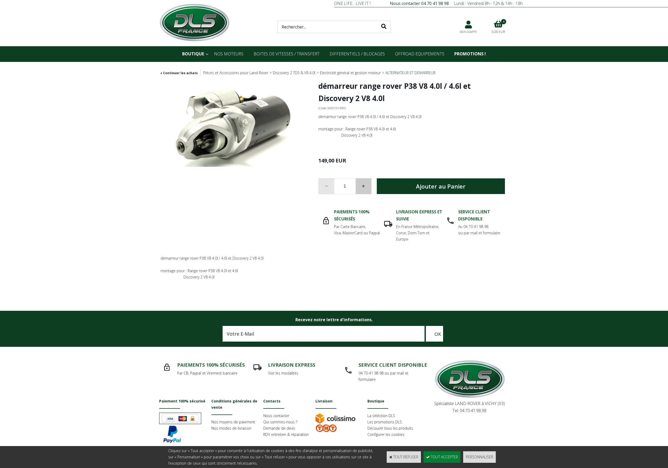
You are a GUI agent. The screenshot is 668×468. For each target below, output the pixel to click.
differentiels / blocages (357, 54)
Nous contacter (276, 415)
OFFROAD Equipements (419, 54)
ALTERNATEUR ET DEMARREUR (410, 72)
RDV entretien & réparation (286, 434)
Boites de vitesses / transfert (287, 54)
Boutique (193, 54)
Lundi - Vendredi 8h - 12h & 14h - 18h (456, 3)
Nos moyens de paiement (233, 421)
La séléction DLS (381, 415)
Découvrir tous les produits (390, 428)
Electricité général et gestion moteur (350, 72)
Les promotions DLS (384, 421)
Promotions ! (470, 54)
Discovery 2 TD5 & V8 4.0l (294, 72)
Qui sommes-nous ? (280, 421)
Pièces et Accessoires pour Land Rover (235, 72)
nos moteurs (228, 54)
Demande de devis (279, 428)
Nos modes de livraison (231, 428)
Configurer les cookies (385, 434)
